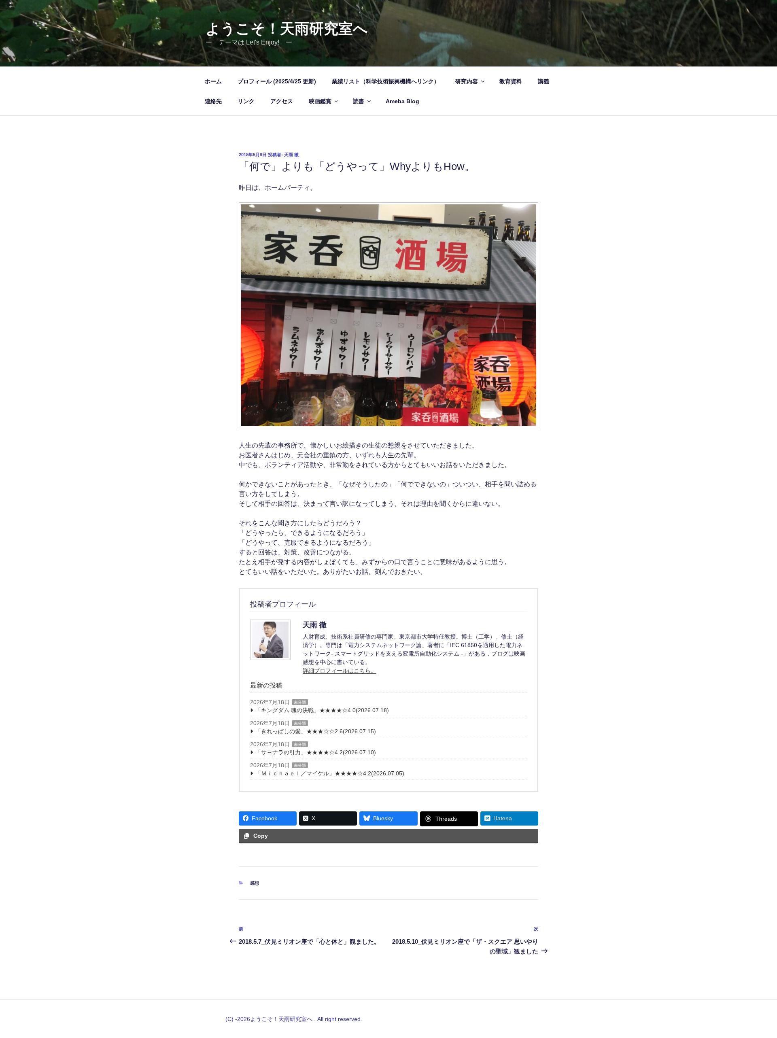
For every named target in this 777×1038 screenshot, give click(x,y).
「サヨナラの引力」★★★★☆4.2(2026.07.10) (315, 752)
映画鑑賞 (320, 101)
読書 (358, 101)
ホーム (213, 81)
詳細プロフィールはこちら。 (339, 670)
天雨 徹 (291, 154)
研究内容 (466, 81)
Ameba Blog (402, 101)
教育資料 (510, 81)
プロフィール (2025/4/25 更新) (277, 81)
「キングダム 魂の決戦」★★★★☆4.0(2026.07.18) (322, 710)
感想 (254, 883)
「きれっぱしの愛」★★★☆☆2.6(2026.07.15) (315, 731)
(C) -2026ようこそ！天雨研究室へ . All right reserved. (293, 1019)
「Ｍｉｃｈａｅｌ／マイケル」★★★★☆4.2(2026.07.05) (329, 773)
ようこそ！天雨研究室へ (287, 28)
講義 (543, 81)
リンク (246, 101)
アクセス (281, 101)
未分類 (300, 702)
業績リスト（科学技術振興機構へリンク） (385, 81)
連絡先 (213, 101)
